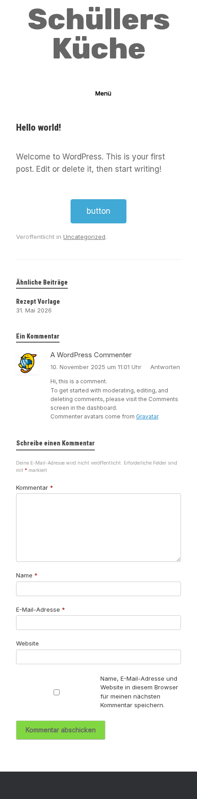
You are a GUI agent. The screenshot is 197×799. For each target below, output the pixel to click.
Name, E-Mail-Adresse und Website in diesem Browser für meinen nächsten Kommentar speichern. (139, 692)
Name (27, 575)
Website (27, 643)
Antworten (165, 366)
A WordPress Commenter (90, 354)
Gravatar (147, 416)
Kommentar (34, 487)
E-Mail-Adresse (40, 609)
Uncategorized (84, 236)
